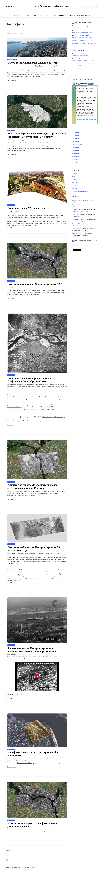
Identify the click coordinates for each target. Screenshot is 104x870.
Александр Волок (19, 217)
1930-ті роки (75, 138)
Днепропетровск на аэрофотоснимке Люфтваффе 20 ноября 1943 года (29, 379)
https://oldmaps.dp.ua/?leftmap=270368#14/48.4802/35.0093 (43, 554)
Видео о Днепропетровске (86, 40)
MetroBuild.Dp (75, 219)
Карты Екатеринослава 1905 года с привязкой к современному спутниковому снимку (36, 135)
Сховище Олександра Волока (79, 15)
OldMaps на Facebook (77, 205)
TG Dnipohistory (76, 209)
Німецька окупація (77, 144)
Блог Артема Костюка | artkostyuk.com (53, 6)
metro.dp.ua (75, 214)
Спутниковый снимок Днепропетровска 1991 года (35, 285)
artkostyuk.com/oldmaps (14, 407)
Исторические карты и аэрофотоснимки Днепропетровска (32, 825)
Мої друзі (62, 15)
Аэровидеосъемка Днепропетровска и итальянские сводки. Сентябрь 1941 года (32, 649)
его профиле (54, 72)
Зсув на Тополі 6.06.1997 (78, 165)
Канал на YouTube (76, 233)
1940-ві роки (75, 141)
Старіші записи (10, 850)
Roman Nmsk (39, 66)
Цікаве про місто (12, 59)
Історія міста (11, 130)
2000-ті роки (75, 162)
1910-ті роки (75, 132)
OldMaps (74, 200)
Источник (10, 425)
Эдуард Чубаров (37, 215)
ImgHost (8, 866)
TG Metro (74, 224)
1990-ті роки (75, 159)
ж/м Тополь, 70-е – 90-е (88, 74)
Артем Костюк (76, 74)
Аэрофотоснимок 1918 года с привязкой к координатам (33, 754)
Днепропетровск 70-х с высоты (26, 208)
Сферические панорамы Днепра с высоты (32, 63)
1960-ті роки (75, 150)
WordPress (33, 867)
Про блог (17, 15)
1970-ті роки (75, 153)
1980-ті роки (75, 156)
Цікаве (34, 15)
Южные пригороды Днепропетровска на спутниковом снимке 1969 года (32, 486)
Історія (26, 15)
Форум (54, 15)
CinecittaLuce (18, 694)
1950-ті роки (75, 147)
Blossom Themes (22, 867)
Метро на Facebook (77, 228)
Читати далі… (11, 80)
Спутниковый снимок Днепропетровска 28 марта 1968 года (33, 548)
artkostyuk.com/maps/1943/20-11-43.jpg (53, 417)
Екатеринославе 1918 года (25, 763)
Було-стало (44, 15)
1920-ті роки (75, 135)
